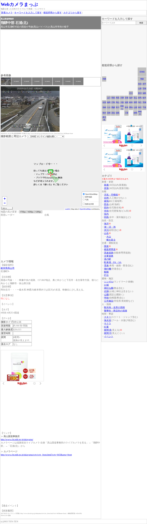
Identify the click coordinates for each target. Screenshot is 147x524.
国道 (106, 246)
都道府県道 (110, 249)
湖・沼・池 (110, 227)
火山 (108, 236)
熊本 (104, 113)
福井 (131, 98)
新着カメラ (7, 12)
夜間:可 (108, 333)
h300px (38, 212)
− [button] (5, 203)
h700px (23, 212)
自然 (106, 198)
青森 (142, 79)
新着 (106, 185)
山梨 (135, 107)
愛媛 (113, 107)
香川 (117, 107)
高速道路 (108, 252)
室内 (106, 214)
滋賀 (126, 102)
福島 (144, 93)
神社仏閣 (108, 288)
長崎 (104, 107)
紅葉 (106, 327)
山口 (108, 98)
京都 (126, 98)
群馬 (140, 98)
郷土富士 (111, 240)
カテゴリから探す (72, 12)
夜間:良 (108, 330)
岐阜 (131, 102)
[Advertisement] (51, 52)
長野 (135, 102)
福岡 (108, 102)
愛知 (131, 107)
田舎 (106, 204)
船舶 (106, 272)
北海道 (142, 72)
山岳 (106, 233)
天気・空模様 (111, 195)
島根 (113, 98)
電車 (106, 265)
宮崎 (108, 113)
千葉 (144, 107)
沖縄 (104, 79)
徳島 (117, 113)
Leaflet (67, 209)
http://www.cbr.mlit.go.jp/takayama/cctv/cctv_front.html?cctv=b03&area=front (36, 455)
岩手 (144, 84)
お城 (106, 285)
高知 (113, 113)
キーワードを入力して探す (28, 12)
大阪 (122, 102)
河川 (106, 230)
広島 (113, 102)
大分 (108, 107)
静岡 (135, 113)
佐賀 (104, 102)
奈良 (126, 107)
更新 (106, 188)
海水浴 (107, 320)
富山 (135, 98)
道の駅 (107, 259)
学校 (106, 298)
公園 (106, 294)
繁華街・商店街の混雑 (115, 310)
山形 (140, 88)
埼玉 (140, 102)
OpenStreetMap (85, 209)
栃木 (144, 98)
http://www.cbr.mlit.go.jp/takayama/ (17, 439)
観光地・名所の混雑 (114, 307)
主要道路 (108, 256)
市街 (106, 211)
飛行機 (107, 269)
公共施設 (108, 301)
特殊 (106, 217)
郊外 (106, 207)
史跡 (106, 291)
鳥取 (117, 98)
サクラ (107, 323)
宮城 (144, 88)
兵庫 (122, 98)
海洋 (106, 223)
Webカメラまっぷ (19, 4)
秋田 (140, 84)
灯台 (106, 275)
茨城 (144, 102)
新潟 (140, 93)
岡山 (117, 102)
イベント (108, 336)
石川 (131, 93)
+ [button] (5, 198)
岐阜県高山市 (7, 268)
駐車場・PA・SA (112, 262)
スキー (107, 317)
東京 (140, 107)
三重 (126, 113)
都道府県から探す (52, 12)
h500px (30, 212)
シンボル (108, 281)
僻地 (106, 201)
